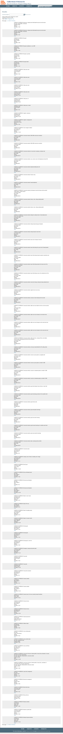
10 (13, 20)
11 (14, 20)
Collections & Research (16, 2)
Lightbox (6, 18)
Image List (10, 18)
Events (22, 6)
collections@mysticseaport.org (43, 731)
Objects (14, 6)
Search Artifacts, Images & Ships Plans (19, 4)
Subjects (29, 6)
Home (8, 6)
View (15, 28)
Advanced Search (47, 6)
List (13, 18)
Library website (29, 731)
